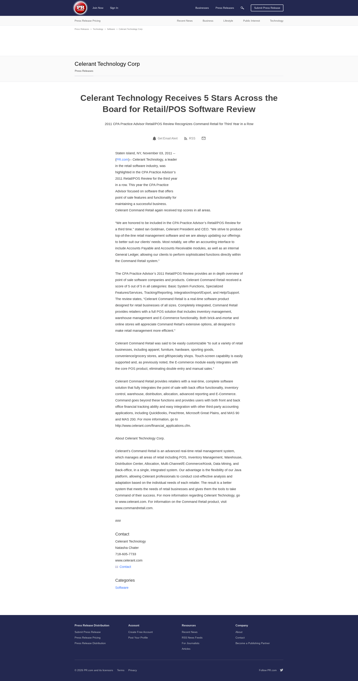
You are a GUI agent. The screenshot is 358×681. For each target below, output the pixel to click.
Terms (120, 670)
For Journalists (190, 643)
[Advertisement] (179, 42)
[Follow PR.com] (280, 670)
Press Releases (82, 29)
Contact (125, 567)
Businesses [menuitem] (202, 7)
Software (111, 29)
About (238, 631)
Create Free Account (140, 631)
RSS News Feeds (192, 637)
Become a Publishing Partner (252, 643)
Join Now (97, 7)
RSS (192, 138)
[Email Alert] (155, 138)
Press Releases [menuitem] (225, 7)
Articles (186, 648)
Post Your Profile (138, 637)
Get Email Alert (168, 138)
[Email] (203, 138)
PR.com (122, 159)
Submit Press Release (267, 7)
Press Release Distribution (90, 643)
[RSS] (186, 138)
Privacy (132, 670)
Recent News (189, 631)
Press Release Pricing (88, 637)
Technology (98, 29)
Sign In (114, 7)
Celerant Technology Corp (130, 29)
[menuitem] (242, 8)
